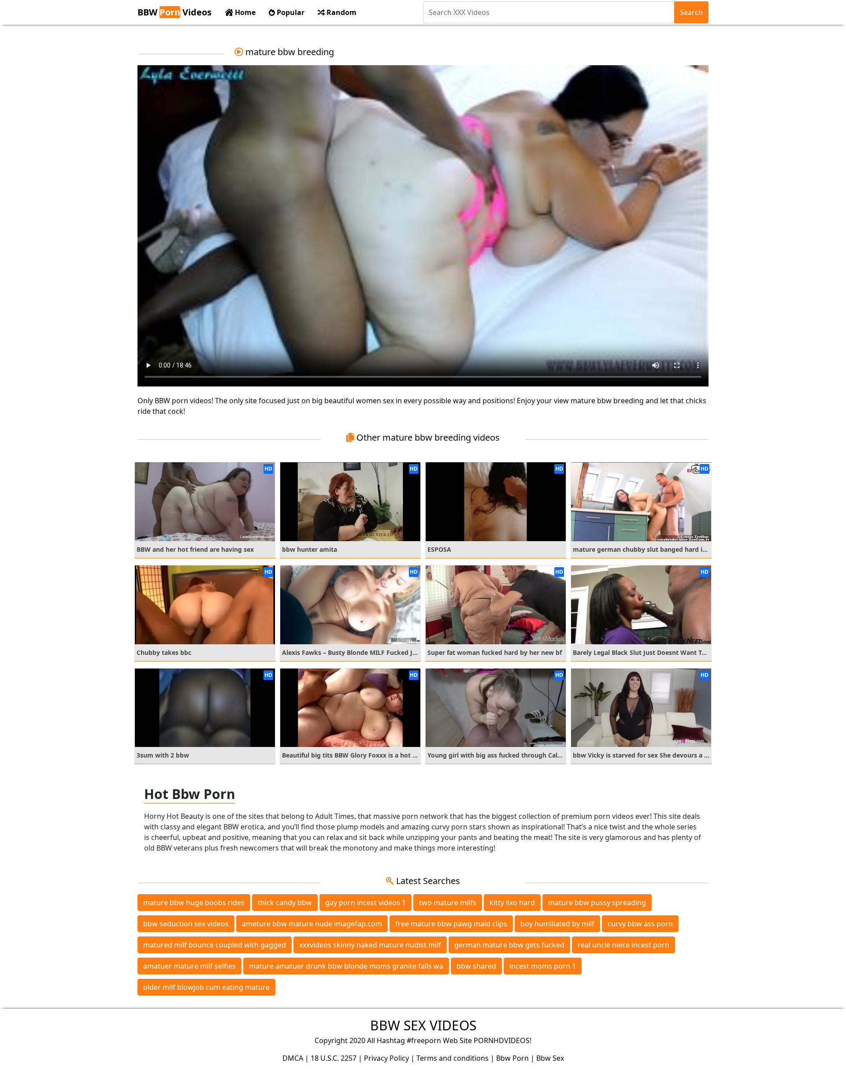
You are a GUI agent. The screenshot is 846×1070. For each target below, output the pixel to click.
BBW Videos (174, 12)
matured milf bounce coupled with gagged (214, 945)
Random (340, 12)
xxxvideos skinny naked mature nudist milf (370, 945)
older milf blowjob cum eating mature (206, 987)
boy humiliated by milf (557, 924)
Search (691, 12)
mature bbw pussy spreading (597, 902)
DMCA (292, 1058)
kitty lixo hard (512, 902)
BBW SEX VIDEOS (423, 1025)
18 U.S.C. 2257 (333, 1058)
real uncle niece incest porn (623, 945)
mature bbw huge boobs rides (194, 902)
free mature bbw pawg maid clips (451, 924)
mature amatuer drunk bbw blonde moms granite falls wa (346, 966)
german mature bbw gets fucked (509, 945)
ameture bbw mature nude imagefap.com (312, 924)
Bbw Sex (550, 1058)
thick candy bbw (285, 902)
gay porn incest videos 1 (365, 902)
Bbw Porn (512, 1058)
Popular (289, 12)
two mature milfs (447, 902)
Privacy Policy (386, 1058)
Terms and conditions (452, 1058)
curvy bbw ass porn (640, 924)
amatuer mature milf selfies (189, 966)
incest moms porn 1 (542, 966)
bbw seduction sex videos (186, 924)
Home (244, 12)
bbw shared (476, 966)
